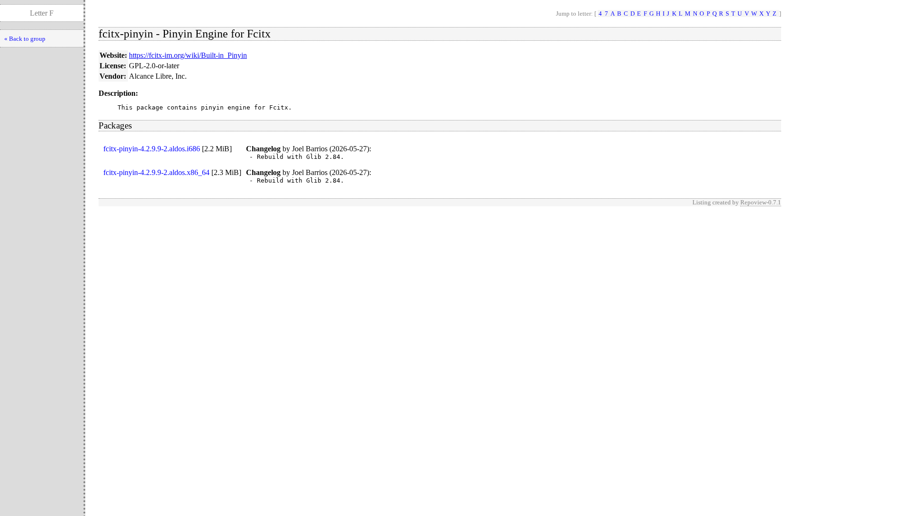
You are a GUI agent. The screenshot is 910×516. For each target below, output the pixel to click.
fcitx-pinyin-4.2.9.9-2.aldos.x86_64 (156, 172)
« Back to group (25, 38)
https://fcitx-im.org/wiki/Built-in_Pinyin (188, 55)
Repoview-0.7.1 (760, 202)
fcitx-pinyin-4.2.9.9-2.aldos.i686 (151, 149)
